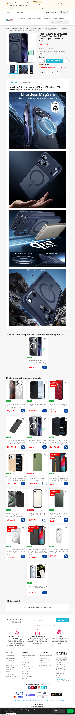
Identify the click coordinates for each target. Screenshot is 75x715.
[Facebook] (29, 687)
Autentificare (43, 658)
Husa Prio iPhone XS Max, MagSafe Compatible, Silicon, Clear (16, 551)
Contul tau (43, 652)
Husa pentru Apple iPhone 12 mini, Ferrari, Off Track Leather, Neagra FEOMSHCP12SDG (59, 478)
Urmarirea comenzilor (45, 656)
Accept (70, 711)
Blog (55, 18)
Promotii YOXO (26, 674)
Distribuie (48, 72)
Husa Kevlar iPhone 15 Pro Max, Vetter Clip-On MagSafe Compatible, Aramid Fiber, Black (16, 514)
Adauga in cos (54, 60)
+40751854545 (18, 12)
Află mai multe (27, 712)
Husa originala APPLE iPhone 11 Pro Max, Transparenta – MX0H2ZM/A (59, 514)
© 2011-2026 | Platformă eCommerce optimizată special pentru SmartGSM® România (37, 701)
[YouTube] (32, 687)
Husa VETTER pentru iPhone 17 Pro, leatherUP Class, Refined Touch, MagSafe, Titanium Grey (16, 478)
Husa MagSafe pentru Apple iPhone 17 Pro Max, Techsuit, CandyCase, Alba (16, 405)
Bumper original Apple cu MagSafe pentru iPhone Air (37, 514)
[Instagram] (39, 687)
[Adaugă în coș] (44, 367)
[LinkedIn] (45, 687)
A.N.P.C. (8, 672)
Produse (22, 18)
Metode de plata (11, 658)
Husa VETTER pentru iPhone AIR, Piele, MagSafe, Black (37, 405)
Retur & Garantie (11, 663)
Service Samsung (27, 660)
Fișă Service (47, 18)
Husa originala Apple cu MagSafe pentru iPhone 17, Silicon (37, 478)
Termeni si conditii (11, 660)
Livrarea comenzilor (12, 656)
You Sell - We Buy (27, 666)
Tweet (52, 72)
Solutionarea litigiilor (12, 676)
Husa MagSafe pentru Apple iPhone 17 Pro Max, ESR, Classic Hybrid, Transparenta (37, 362)
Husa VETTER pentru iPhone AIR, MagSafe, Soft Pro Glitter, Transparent (59, 551)
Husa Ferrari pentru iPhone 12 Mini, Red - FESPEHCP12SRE (59, 405)
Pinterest (57, 72)
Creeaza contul (44, 660)
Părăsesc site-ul (59, 711)
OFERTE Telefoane (34, 18)
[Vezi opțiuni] (44, 483)
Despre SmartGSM (12, 665)
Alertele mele (43, 663)
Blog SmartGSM (27, 676)
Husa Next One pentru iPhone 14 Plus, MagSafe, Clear (37, 587)
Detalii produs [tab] (25, 82)
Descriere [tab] (13, 82)
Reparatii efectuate (28, 669)
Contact (62, 18)
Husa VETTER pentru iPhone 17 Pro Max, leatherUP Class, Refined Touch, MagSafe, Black (59, 442)
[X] (35, 687)
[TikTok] (42, 687)
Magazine (25, 671)
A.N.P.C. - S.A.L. (10, 674)
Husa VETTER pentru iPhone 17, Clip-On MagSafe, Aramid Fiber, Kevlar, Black (16, 442)
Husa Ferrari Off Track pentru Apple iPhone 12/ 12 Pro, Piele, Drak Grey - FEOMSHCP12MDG (37, 551)
